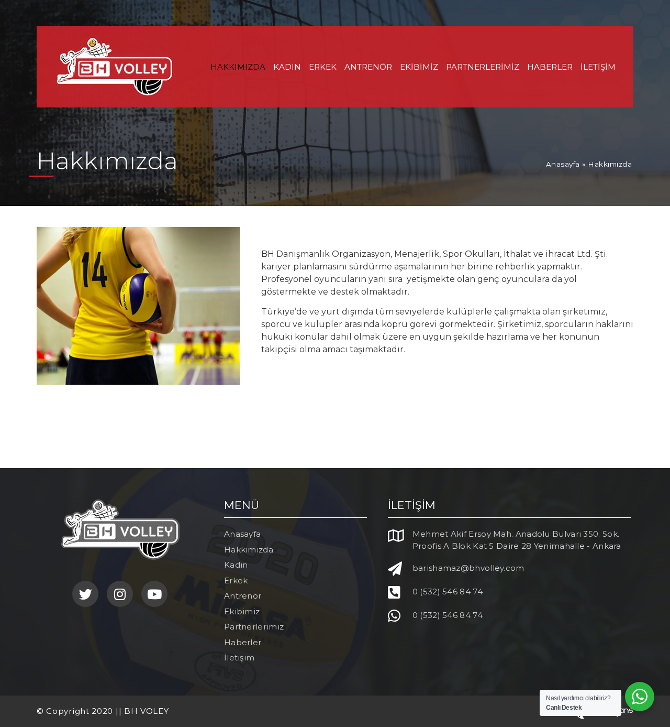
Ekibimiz (419, 67)
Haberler (550, 67)
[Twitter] (85, 594)
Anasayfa (563, 164)
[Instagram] (120, 594)
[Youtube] (154, 594)
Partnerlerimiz (482, 67)
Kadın (287, 67)
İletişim (598, 67)
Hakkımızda (237, 67)
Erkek (323, 67)
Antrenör (368, 67)
